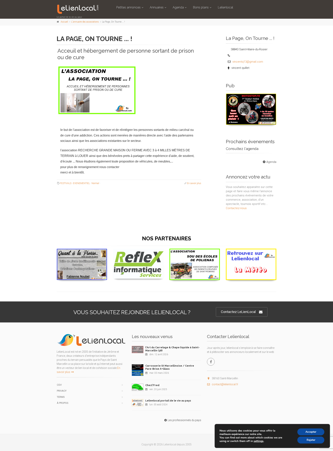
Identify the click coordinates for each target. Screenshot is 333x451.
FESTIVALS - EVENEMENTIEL (75, 183)
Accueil (64, 21)
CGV (59, 384)
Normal (95, 183)
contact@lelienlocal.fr (225, 384)
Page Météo (251, 253)
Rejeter (311, 440)
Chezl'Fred (152, 385)
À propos (62, 402)
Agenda (178, 7)
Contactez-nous (236, 208)
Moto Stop (251, 98)
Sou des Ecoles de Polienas (195, 253)
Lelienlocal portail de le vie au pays (168, 400)
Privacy (61, 390)
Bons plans (201, 7)
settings (258, 441)
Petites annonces (128, 7)
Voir (249, 124)
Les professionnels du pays (184, 420)
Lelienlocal (225, 7)
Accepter (310, 432)
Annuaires (157, 7)
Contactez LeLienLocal (238, 312)
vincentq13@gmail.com (247, 61)
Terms (61, 396)
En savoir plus (194, 183)
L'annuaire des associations (85, 21)
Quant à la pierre (82, 253)
